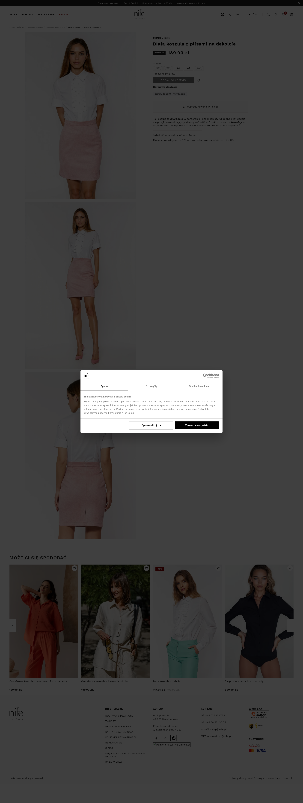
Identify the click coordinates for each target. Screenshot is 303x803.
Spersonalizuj (149, 425)
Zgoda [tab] (104, 386)
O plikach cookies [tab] (199, 386)
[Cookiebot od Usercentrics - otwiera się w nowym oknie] (205, 375)
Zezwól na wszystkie (196, 425)
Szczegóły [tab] (151, 386)
